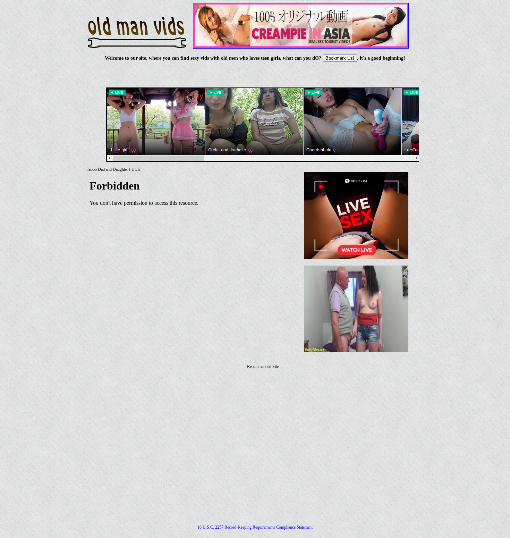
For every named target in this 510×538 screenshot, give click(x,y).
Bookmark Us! (339, 58)
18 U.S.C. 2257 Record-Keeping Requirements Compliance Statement (255, 527)
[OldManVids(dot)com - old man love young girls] (137, 43)
